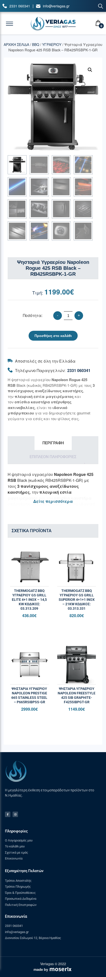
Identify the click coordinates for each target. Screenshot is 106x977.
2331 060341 (19, 5)
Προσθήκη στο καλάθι (53, 336)
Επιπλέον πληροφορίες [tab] (53, 456)
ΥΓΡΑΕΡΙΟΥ (51, 44)
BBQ (35, 44)
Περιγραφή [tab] (53, 443)
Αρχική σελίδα (16, 44)
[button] (90, 69)
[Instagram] (15, 814)
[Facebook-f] (7, 814)
